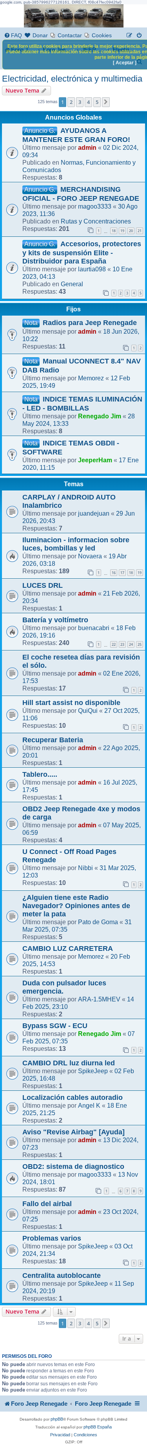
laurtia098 (92, 269)
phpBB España (97, 1427)
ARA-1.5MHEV (99, 999)
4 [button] (88, 101)
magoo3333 (94, 206)
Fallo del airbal (47, 1204)
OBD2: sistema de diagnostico (73, 1166)
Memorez (91, 378)
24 (131, 644)
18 (114, 230)
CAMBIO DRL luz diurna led (68, 1063)
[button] (106, 102)
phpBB (57, 1419)
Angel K (89, 1105)
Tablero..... (39, 774)
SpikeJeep (93, 1070)
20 (131, 230)
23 (122, 644)
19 (122, 230)
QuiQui (88, 710)
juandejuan (93, 513)
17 (122, 572)
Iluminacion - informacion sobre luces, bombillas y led (75, 544)
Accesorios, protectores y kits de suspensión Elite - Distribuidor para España (81, 252)
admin (87, 147)
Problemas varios (51, 1238)
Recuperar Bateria (52, 740)
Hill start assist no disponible (71, 703)
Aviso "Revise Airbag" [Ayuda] (73, 1132)
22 (114, 644)
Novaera (90, 556)
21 (140, 230)
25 (140, 644)
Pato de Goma (98, 921)
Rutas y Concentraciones (96, 221)
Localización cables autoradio (72, 1097)
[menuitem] (13, 35)
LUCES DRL (42, 585)
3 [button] (79, 101)
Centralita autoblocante (61, 1275)
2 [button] (71, 101)
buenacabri (93, 627)
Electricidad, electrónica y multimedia (72, 79)
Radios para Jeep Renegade (90, 323)
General (72, 283)
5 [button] (97, 101)
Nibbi (85, 867)
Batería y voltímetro (55, 620)
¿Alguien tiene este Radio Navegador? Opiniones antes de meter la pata (76, 906)
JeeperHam (95, 459)
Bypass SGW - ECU (54, 1026)
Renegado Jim (99, 416)
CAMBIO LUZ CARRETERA (67, 948)
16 (114, 572)
